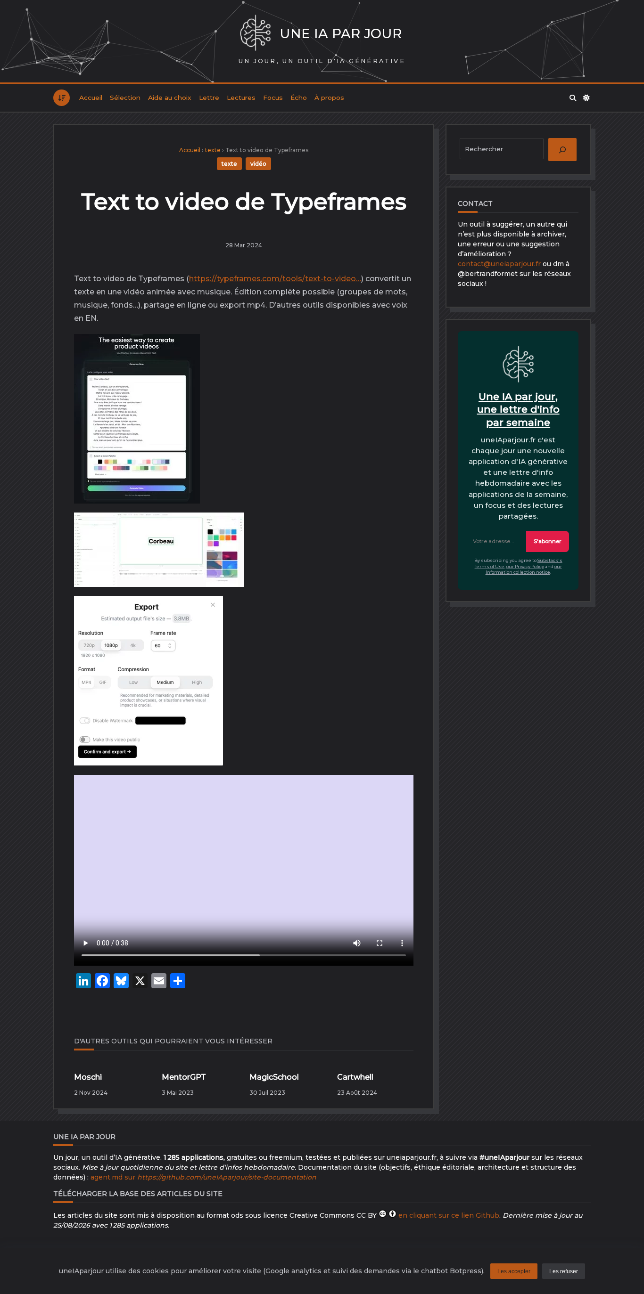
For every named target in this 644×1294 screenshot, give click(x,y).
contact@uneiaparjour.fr (499, 264)
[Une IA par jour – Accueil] (255, 33)
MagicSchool (274, 1077)
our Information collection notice (524, 569)
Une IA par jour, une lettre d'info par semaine (518, 409)
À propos (329, 97)
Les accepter (513, 1271)
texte (213, 150)
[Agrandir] (185, 351)
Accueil (90, 97)
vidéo (258, 163)
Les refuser (563, 1271)
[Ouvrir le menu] (61, 98)
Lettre (209, 97)
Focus (273, 97)
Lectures (241, 97)
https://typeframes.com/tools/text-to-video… (275, 278)
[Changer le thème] (587, 98)
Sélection (125, 97)
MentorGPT (184, 1077)
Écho (298, 97)
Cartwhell (355, 1077)
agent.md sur (203, 1177)
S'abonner (547, 541)
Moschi (88, 1077)
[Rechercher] (573, 98)
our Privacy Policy (525, 566)
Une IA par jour (341, 33)
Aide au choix (169, 97)
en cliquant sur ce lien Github (448, 1215)
